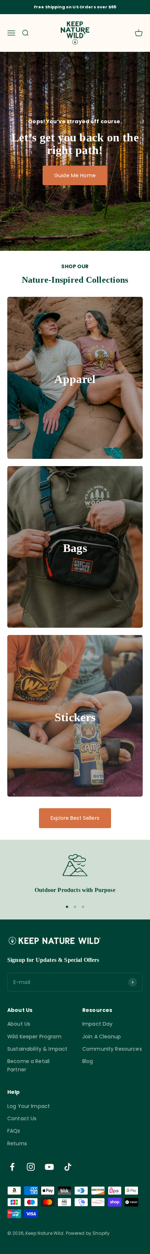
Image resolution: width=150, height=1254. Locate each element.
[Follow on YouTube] (49, 1167)
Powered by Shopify (88, 1233)
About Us (18, 1023)
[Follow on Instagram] (31, 1167)
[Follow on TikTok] (68, 1167)
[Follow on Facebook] (12, 1167)
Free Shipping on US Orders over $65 (75, 7)
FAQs (13, 1130)
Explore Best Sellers (75, 818)
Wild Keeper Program (34, 1036)
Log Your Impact (28, 1106)
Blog (87, 1061)
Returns (17, 1143)
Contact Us (21, 1118)
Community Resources (112, 1048)
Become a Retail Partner (28, 1065)
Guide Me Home (75, 175)
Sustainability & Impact (37, 1048)
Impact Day (97, 1023)
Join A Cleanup (101, 1036)
